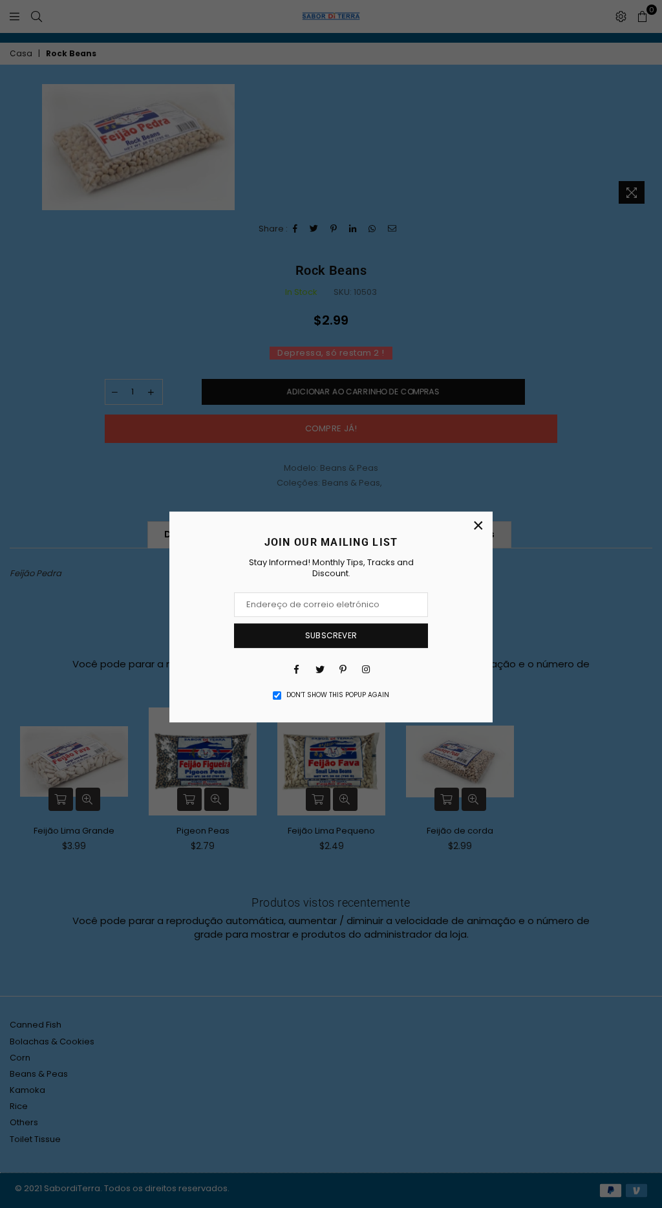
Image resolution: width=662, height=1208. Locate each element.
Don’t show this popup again (337, 695)
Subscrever (331, 635)
